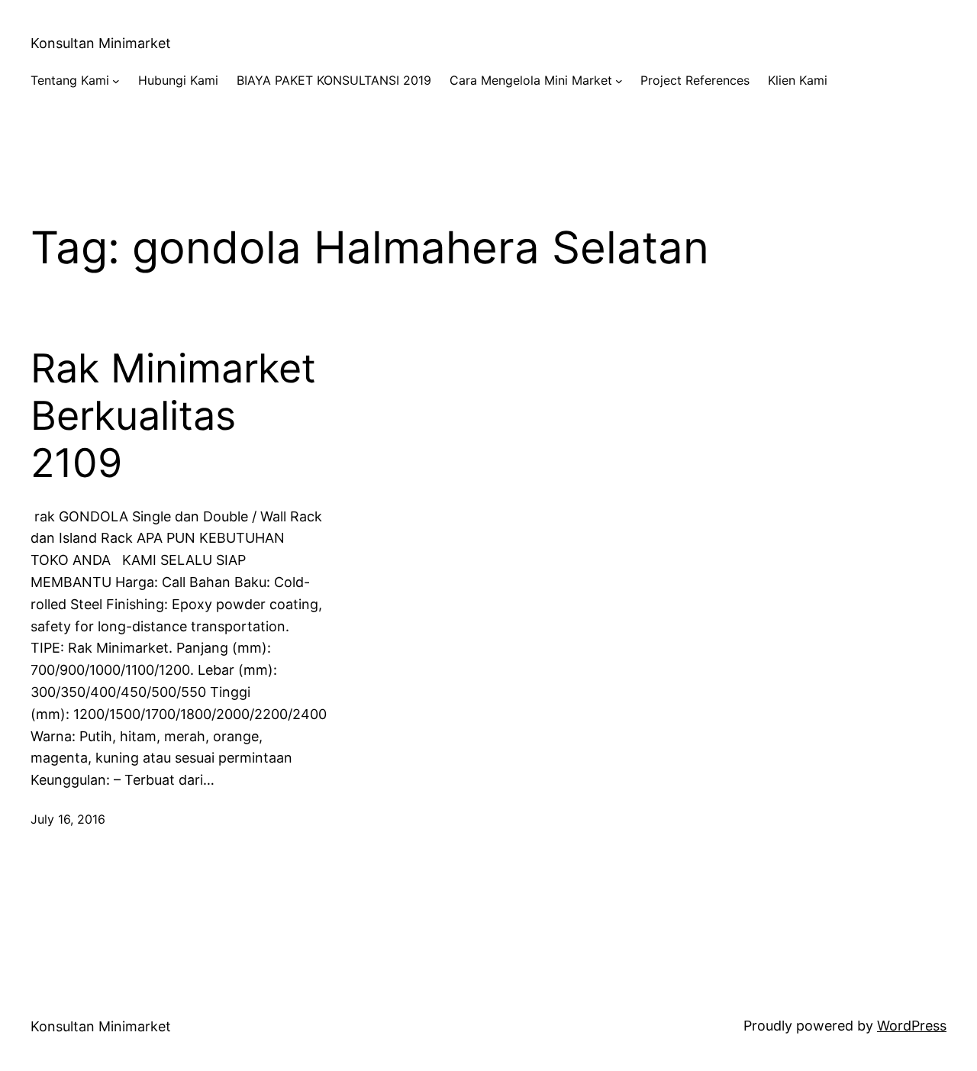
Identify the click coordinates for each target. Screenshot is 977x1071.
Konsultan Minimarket (101, 43)
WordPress (911, 1026)
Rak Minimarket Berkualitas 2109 (173, 416)
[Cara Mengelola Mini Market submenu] (619, 81)
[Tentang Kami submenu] (116, 81)
